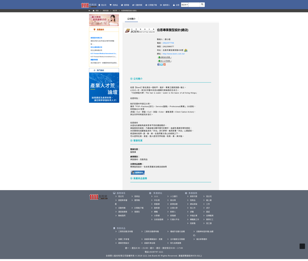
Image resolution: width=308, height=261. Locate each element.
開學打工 (209, 219)
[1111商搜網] (89, 5)
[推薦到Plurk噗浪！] (164, 64)
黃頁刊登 (193, 196)
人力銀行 (173, 196)
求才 (208, 208)
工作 (208, 204)
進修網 (157, 208)
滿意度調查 (122, 212)
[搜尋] (202, 4)
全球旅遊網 (158, 219)
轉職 (156, 212)
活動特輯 (121, 208)
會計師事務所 (201, 239)
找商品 (137, 196)
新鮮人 (173, 212)
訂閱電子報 (139, 208)
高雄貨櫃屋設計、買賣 (153, 239)
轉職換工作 (194, 219)
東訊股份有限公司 (96, 38)
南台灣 (173, 200)
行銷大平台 (174, 219)
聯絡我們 (121, 216)
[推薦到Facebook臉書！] (158, 64)
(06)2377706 (168, 43)
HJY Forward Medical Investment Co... (104, 53)
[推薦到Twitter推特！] (161, 64)
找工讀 (209, 223)
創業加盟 (173, 204)
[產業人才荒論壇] (104, 87)
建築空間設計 (123, 243)
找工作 (193, 208)
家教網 (173, 216)
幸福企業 (193, 216)
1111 (156, 196)
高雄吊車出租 (149, 243)
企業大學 (173, 208)
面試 (208, 212)
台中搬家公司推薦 (177, 239)
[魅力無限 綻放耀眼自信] (104, 20)
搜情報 (137, 200)
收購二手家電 (123, 239)
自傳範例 (209, 216)
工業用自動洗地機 (125, 231)
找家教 (193, 223)
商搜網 (157, 204)
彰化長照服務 (175, 243)
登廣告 (137, 212)
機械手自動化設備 (177, 231)
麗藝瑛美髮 (94, 60)
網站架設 (193, 204)
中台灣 (157, 200)
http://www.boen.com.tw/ (174, 54)
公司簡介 (131, 19)
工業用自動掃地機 (151, 231)
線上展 (209, 200)
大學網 (157, 216)
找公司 (121, 196)
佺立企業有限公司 (96, 47)
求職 (192, 212)
